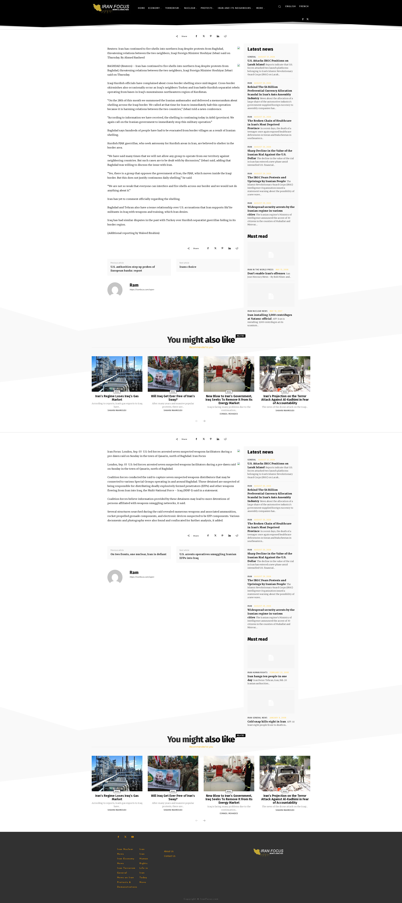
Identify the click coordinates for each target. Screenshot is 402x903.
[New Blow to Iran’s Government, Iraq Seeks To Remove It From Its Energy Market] (229, 374)
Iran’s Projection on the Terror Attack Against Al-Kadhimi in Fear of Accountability (285, 399)
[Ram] (116, 289)
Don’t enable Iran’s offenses (266, 273)
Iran (249, 83)
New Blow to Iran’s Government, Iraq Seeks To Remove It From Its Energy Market (229, 399)
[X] (307, 19)
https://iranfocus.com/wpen (142, 289)
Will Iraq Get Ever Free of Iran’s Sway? (173, 397)
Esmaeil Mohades (229, 414)
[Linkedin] (218, 36)
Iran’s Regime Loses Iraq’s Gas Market (117, 397)
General (251, 57)
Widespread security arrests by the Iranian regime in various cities (271, 210)
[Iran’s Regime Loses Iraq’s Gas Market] (117, 374)
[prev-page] (197, 421)
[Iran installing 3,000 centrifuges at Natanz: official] (271, 295)
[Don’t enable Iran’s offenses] (271, 253)
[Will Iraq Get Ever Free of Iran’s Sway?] (173, 374)
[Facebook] (303, 19)
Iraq (117, 392)
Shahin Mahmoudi (117, 410)
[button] (279, 6)
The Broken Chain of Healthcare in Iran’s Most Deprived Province (269, 124)
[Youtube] (132, 837)
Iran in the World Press (260, 270)
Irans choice (187, 266)
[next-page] (204, 421)
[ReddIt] (225, 36)
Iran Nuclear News (257, 311)
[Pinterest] (211, 36)
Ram (134, 285)
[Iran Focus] (111, 8)
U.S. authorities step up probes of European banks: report (133, 268)
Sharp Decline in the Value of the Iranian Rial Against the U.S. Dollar (269, 154)
